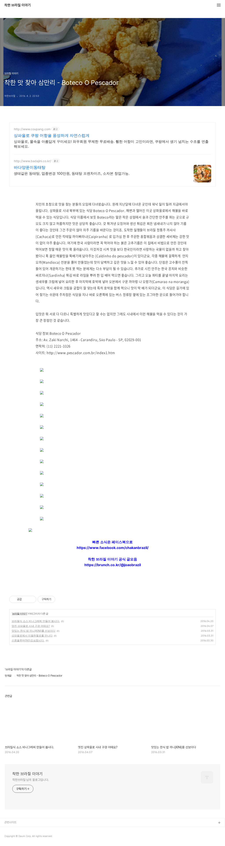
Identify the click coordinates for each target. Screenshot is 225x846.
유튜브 (8, 830)
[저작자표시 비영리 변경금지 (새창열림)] (61, 599)
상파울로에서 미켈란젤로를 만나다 (32, 635)
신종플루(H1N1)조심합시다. (28, 640)
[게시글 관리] (31, 599)
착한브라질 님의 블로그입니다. (30, 780)
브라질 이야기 (19, 613)
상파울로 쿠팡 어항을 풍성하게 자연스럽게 (51, 135)
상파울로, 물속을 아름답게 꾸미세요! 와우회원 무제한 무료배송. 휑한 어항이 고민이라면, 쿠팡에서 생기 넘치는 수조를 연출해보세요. (111, 144)
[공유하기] (26, 599)
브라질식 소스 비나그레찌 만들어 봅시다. (36, 621)
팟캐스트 (9, 837)
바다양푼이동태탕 (29, 167)
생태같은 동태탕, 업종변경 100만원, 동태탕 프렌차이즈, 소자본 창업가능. (71, 173)
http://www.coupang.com (32, 129)
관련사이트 (10, 822)
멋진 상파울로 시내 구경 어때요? (31, 626)
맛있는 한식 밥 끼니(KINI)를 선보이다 (33, 630)
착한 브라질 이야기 (17, 5)
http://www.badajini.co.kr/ (32, 161)
